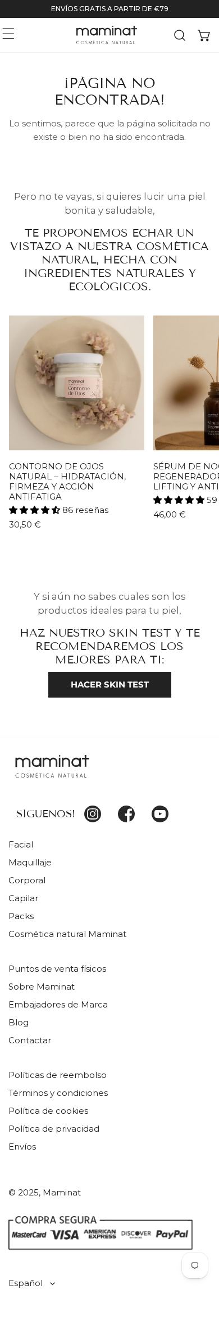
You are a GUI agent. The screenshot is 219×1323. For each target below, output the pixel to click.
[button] (204, 34)
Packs (21, 916)
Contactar (29, 1040)
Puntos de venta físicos (57, 968)
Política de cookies (48, 1110)
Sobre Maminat (41, 986)
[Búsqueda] (179, 34)
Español (25, 1283)
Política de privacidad (53, 1128)
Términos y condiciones (58, 1092)
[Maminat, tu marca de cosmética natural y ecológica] (106, 35)
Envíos (22, 1146)
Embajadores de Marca (58, 1004)
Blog (18, 1022)
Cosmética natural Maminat (67, 934)
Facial (20, 844)
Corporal (26, 880)
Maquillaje (30, 862)
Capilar (23, 898)
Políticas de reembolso (57, 1075)
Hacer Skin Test (110, 684)
